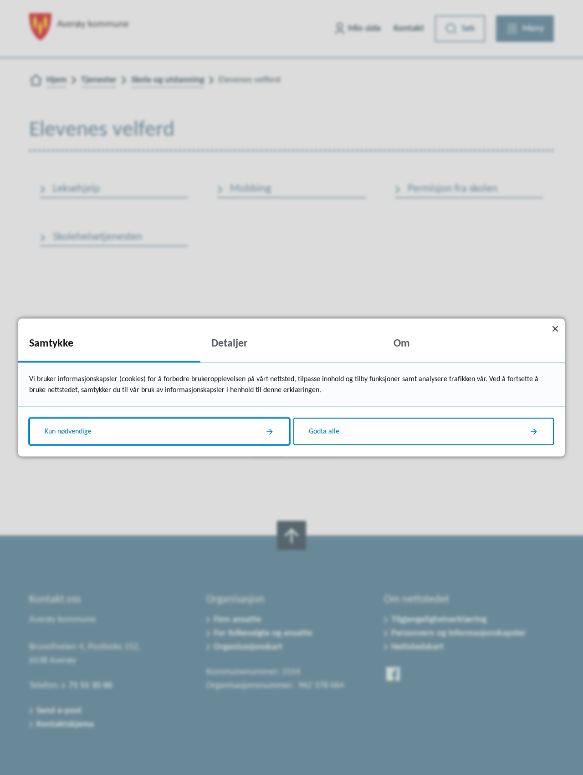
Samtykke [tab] (51, 343)
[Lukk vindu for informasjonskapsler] (555, 328)
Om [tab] (402, 343)
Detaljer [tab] (229, 343)
